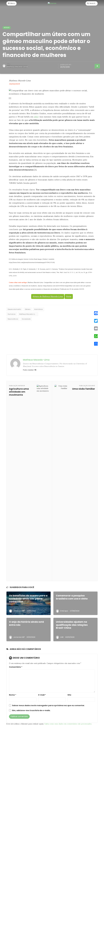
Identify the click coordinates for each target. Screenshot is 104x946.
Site (69, 695)
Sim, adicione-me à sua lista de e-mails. (31, 710)
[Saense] (52, 3)
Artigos (6, 28)
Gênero (27, 309)
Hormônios (38, 309)
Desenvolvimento (14, 309)
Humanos (11, 314)
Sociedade (26, 319)
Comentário (15, 667)
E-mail (42, 695)
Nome (12, 695)
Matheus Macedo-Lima (17, 66)
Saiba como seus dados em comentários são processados (68, 723)
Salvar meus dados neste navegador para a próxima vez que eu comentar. (48, 705)
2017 (36, 116)
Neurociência (13, 319)
